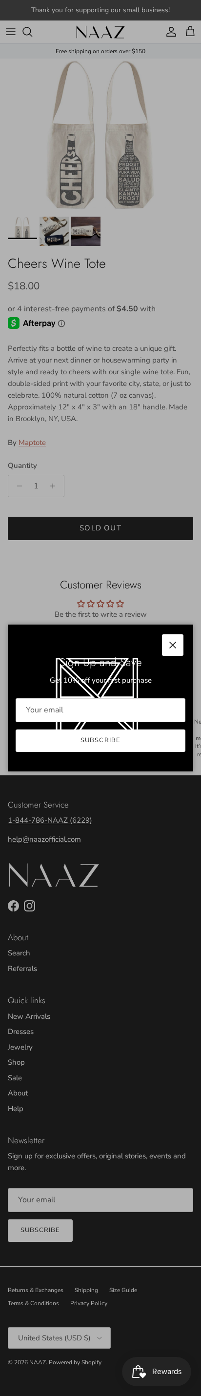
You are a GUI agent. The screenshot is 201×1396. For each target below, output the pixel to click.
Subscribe (100, 740)
